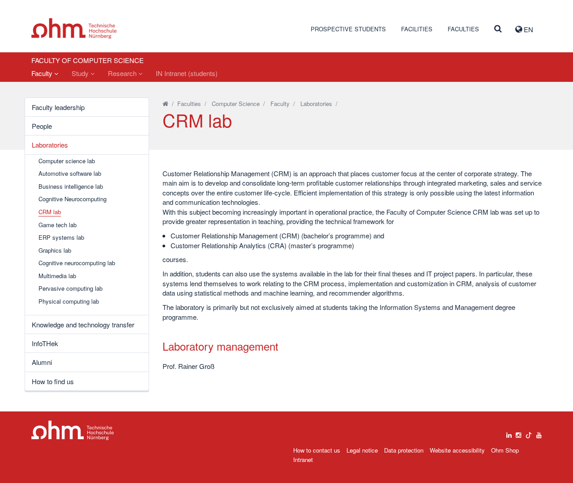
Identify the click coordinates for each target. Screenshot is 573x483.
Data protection (403, 450)
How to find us (53, 381)
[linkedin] (509, 433)
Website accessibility (457, 450)
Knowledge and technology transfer (83, 324)
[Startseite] (165, 103)
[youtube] (539, 433)
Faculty (42, 73)
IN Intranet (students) (187, 73)
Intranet (303, 459)
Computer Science (236, 103)
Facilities (416, 29)
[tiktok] (528, 433)
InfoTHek (45, 343)
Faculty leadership (58, 107)
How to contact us (316, 450)
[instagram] (518, 433)
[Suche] (498, 29)
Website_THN (74, 28)
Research (123, 73)
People (42, 126)
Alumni (42, 362)
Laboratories (50, 144)
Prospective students (348, 29)
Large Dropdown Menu (72, 430)
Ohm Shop (505, 450)
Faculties (463, 29)
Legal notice (362, 450)
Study (81, 73)
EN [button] (527, 29)
